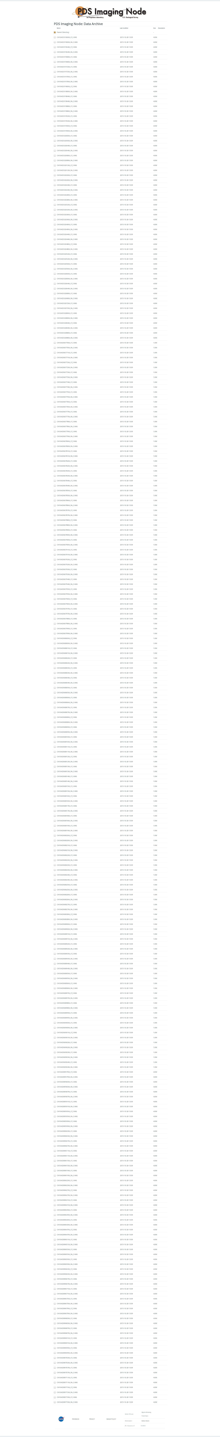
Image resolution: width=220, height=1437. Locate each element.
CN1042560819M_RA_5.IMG (67, 830)
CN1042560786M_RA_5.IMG (67, 505)
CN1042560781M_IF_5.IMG (67, 451)
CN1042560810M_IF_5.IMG (67, 737)
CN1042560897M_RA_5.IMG (67, 998)
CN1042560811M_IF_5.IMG (67, 747)
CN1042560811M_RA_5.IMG (67, 752)
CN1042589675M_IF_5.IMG (67, 1299)
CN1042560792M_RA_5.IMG (67, 564)
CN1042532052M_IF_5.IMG (67, 254)
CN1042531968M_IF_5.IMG (67, 57)
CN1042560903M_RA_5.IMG (67, 1057)
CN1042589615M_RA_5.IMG (67, 1165)
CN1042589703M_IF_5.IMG (67, 1358)
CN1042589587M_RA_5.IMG (67, 1097)
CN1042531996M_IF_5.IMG (67, 126)
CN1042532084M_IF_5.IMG (67, 323)
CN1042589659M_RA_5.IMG (67, 1264)
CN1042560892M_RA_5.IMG (67, 949)
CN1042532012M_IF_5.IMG (67, 165)
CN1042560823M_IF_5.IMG (67, 865)
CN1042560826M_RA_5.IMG (67, 899)
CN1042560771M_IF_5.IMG (67, 352)
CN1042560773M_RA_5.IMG (67, 377)
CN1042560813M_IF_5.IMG (67, 766)
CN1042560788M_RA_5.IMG (67, 525)
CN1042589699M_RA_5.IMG (67, 1353)
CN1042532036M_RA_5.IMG (67, 219)
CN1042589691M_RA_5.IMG (67, 1343)
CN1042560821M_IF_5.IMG (67, 845)
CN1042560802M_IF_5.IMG (67, 658)
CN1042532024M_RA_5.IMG (67, 190)
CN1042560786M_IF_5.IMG (67, 500)
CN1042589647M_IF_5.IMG (67, 1230)
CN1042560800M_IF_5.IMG (67, 638)
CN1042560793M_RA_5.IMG (67, 574)
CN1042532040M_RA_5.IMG (67, 229)
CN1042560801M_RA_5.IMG (67, 653)
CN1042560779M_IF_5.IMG (67, 431)
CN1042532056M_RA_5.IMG (67, 269)
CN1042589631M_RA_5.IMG (67, 1205)
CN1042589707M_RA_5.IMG (67, 1372)
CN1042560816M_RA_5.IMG (67, 801)
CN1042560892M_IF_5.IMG (67, 944)
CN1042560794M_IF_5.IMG (67, 579)
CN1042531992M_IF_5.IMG (67, 116)
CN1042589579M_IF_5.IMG (67, 1072)
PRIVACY (92, 1419)
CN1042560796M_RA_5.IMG (67, 604)
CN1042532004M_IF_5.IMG (67, 146)
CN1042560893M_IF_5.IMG (67, 954)
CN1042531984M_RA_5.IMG (67, 101)
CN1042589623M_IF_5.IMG (67, 1180)
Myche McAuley (146, 1412)
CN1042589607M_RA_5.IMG (67, 1146)
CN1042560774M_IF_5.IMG (67, 382)
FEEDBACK (75, 1419)
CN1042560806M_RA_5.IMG (67, 702)
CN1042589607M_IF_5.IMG (67, 1141)
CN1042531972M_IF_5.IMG (67, 67)
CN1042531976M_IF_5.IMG (67, 77)
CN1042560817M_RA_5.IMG (67, 811)
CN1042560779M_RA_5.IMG (67, 436)
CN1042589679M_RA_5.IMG (67, 1313)
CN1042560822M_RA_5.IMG (67, 860)
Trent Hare (144, 1416)
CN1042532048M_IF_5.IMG (67, 244)
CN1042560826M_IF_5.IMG (67, 894)
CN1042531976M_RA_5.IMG (67, 81)
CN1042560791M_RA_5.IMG (67, 554)
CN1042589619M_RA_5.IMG (67, 1175)
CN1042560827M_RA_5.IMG (67, 909)
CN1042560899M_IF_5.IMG (67, 1013)
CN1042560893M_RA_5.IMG (67, 959)
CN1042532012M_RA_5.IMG (67, 170)
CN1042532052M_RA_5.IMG (67, 259)
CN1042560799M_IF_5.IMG (67, 628)
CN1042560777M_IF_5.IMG (67, 412)
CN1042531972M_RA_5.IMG (67, 72)
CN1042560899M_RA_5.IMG (67, 1018)
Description (161, 28)
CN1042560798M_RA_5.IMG (67, 623)
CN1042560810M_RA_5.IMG (67, 742)
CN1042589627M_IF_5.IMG (67, 1190)
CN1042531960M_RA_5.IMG (67, 42)
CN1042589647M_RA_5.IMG (67, 1234)
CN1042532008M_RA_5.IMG (67, 160)
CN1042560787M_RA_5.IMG (67, 515)
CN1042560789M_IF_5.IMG (67, 530)
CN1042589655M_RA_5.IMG (67, 1254)
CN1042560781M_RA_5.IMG (67, 456)
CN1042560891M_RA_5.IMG (67, 939)
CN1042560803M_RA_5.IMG (67, 673)
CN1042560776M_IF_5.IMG (67, 402)
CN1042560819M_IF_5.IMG (67, 825)
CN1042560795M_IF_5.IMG (67, 589)
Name (58, 28)
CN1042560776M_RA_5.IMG (67, 407)
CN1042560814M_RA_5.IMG (67, 781)
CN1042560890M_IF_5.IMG (67, 924)
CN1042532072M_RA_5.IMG (67, 308)
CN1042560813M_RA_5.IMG (67, 771)
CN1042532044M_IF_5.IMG (67, 234)
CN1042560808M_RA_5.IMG (67, 722)
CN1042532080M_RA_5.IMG (67, 318)
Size (154, 28)
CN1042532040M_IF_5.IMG (67, 224)
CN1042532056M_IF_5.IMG (67, 264)
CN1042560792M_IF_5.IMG (67, 559)
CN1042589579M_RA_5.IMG (67, 1077)
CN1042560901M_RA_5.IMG (67, 1037)
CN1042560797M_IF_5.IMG (67, 609)
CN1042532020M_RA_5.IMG (67, 180)
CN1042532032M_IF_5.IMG (67, 205)
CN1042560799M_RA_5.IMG (67, 633)
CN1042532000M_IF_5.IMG (67, 136)
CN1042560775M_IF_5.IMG (67, 392)
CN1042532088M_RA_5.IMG (67, 338)
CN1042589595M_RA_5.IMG (67, 1116)
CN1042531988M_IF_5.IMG (67, 106)
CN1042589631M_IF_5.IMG (67, 1200)
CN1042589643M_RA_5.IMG (67, 1225)
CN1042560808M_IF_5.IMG (67, 717)
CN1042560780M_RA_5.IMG (67, 446)
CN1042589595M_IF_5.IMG (67, 1111)
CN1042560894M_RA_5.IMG (67, 968)
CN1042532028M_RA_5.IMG (67, 200)
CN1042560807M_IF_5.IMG (67, 707)
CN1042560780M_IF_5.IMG (67, 441)
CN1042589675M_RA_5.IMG (67, 1303)
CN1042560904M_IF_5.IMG (67, 1062)
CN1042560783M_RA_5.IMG (67, 476)
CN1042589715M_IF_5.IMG (67, 1387)
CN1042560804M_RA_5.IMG (67, 683)
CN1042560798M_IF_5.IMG (67, 619)
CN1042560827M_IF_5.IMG (67, 904)
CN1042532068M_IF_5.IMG (67, 293)
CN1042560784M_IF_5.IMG (67, 481)
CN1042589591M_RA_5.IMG (67, 1106)
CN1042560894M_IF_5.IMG (67, 963)
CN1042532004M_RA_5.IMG (67, 150)
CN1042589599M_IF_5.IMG (67, 1121)
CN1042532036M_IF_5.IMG (67, 214)
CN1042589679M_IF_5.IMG (67, 1308)
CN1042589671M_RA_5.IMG (67, 1294)
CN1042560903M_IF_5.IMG (67, 1052)
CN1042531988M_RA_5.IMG (67, 111)
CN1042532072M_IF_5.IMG (67, 303)
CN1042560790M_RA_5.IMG (67, 545)
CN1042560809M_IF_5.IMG (67, 727)
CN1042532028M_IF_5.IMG (67, 195)
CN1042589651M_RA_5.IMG (67, 1244)
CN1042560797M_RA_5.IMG (67, 614)
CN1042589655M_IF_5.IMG (67, 1249)
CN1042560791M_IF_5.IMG (67, 550)
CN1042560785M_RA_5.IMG (67, 495)
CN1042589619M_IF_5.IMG (67, 1170)
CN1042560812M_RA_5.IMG (67, 761)
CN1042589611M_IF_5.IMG (67, 1151)
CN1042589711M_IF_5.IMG (67, 1377)
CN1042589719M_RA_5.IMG (67, 1402)
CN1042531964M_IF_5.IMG (67, 47)
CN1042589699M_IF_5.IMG (67, 1348)
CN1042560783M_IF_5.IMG (67, 471)
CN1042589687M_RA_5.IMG (67, 1333)
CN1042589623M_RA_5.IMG (67, 1185)
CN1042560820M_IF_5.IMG (67, 835)
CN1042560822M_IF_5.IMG (67, 855)
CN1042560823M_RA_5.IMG (67, 870)
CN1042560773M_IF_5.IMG (67, 372)
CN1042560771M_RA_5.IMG (67, 357)
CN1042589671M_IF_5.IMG (67, 1289)
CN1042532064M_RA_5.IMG (67, 288)
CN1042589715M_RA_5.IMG (67, 1392)
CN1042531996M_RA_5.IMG (67, 131)
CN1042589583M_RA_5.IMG (67, 1087)
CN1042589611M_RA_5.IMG (67, 1156)
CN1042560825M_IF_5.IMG (67, 885)
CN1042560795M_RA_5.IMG (67, 594)
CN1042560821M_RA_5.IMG (67, 850)
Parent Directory (63, 32)
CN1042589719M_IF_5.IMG (67, 1397)
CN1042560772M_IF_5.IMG (67, 362)
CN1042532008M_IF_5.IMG (67, 155)
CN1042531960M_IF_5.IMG (67, 37)
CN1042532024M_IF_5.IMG (67, 185)
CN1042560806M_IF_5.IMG (67, 697)
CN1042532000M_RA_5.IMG (67, 141)
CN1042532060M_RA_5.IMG (67, 279)
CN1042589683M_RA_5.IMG (67, 1323)
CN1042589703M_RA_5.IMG (67, 1363)
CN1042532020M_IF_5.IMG (67, 175)
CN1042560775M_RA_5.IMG (67, 397)
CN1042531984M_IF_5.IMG (67, 96)
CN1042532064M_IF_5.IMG (67, 283)
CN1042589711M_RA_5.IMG (67, 1382)
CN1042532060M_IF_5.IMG (67, 274)
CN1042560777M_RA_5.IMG (67, 417)
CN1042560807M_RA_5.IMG (67, 712)
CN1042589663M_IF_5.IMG (67, 1269)
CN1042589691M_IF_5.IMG (67, 1338)
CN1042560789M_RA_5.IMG (67, 535)
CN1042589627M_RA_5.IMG (67, 1195)
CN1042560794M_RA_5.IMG (67, 584)
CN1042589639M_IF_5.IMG (67, 1210)
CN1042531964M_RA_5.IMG (67, 52)
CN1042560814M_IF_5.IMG (67, 776)
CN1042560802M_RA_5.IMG (67, 663)
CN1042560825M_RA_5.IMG (67, 890)
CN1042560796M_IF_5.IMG (67, 599)
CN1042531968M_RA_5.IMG (67, 62)
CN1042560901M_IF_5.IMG (67, 1032)
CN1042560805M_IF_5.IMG (67, 688)
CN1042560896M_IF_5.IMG (67, 983)
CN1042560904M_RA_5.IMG (67, 1067)
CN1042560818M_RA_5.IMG (67, 821)
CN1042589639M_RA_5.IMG (67, 1215)
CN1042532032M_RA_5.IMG (67, 210)
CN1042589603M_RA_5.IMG (67, 1136)
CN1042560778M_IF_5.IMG (67, 421)
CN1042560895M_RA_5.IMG (67, 978)
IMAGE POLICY (111, 1419)
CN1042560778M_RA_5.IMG (67, 426)
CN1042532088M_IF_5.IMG (67, 333)
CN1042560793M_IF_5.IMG (67, 569)
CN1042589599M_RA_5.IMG (67, 1126)
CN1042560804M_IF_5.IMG (67, 678)
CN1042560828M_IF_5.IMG (67, 914)
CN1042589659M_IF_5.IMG (67, 1259)
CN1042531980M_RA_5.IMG (67, 91)
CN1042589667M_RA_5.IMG (67, 1284)
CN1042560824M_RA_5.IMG (67, 880)
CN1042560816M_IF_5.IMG (67, 796)
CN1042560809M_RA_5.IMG (67, 732)
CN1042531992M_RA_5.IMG (67, 121)
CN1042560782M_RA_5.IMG (67, 466)
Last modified (124, 28)
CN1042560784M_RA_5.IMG (67, 486)
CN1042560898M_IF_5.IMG (67, 1003)
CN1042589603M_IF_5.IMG (67, 1131)
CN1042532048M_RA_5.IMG (67, 249)
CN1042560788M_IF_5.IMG (67, 520)
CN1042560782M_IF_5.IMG (67, 461)
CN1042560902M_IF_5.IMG (67, 1042)
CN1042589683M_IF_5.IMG (67, 1318)
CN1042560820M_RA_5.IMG (67, 840)
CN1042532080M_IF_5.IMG (67, 313)
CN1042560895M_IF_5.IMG (67, 973)
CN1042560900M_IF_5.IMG (67, 1023)
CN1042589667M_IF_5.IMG (67, 1279)
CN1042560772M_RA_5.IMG (67, 367)
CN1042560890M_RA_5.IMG (67, 929)
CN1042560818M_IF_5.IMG (67, 816)
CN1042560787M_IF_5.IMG (67, 510)
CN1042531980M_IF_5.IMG (67, 86)
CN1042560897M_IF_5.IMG (67, 993)
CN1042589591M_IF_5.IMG (67, 1101)
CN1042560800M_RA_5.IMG (67, 643)
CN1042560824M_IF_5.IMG (67, 875)
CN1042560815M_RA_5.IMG (67, 791)
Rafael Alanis (145, 1421)
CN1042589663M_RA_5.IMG (67, 1274)
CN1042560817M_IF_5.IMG (67, 806)
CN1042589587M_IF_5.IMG (67, 1092)
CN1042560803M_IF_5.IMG (67, 668)
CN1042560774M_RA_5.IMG (67, 387)
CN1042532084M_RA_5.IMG (67, 328)
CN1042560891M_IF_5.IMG (67, 934)
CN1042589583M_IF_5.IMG (67, 1082)
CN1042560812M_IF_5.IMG (67, 757)
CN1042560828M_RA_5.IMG (67, 919)
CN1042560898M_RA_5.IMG (67, 1008)
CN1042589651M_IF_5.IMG (67, 1239)
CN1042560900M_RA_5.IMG (67, 1028)
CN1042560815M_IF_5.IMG (67, 786)
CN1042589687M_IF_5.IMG (67, 1328)
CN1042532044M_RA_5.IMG (67, 239)
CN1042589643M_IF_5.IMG (67, 1220)
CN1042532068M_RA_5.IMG (67, 298)
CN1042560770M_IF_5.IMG (67, 343)
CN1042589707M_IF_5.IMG (67, 1368)
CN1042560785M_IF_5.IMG (67, 490)
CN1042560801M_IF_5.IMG (67, 648)
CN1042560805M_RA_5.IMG (67, 692)
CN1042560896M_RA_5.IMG (67, 988)
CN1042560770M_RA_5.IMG (67, 348)
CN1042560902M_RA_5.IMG (67, 1047)
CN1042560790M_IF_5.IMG (67, 540)
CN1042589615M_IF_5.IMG (67, 1161)
